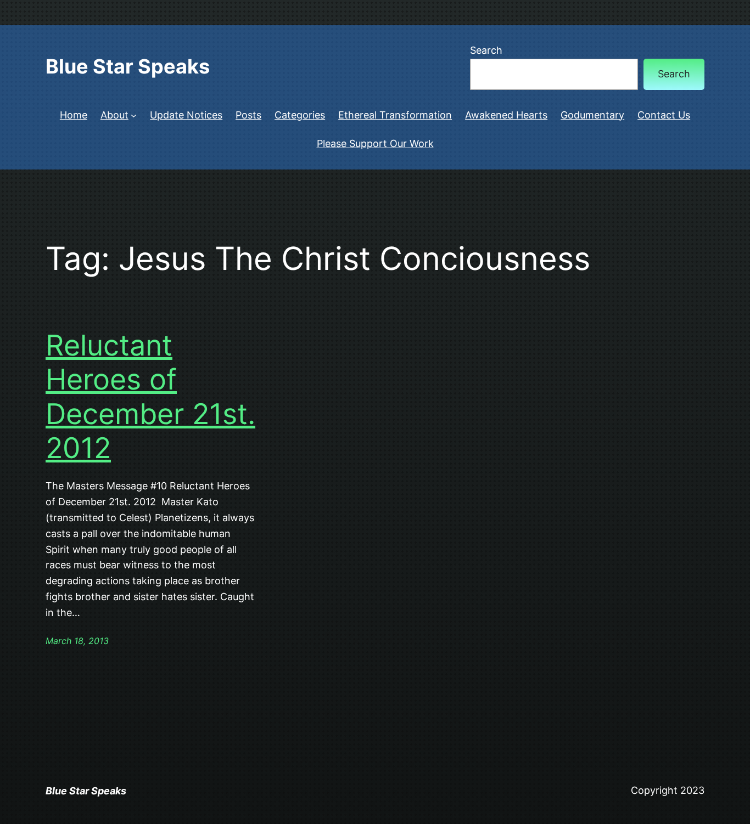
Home (73, 115)
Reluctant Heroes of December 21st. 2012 (150, 397)
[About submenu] (134, 115)
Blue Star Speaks (128, 66)
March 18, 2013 (77, 640)
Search (486, 50)
